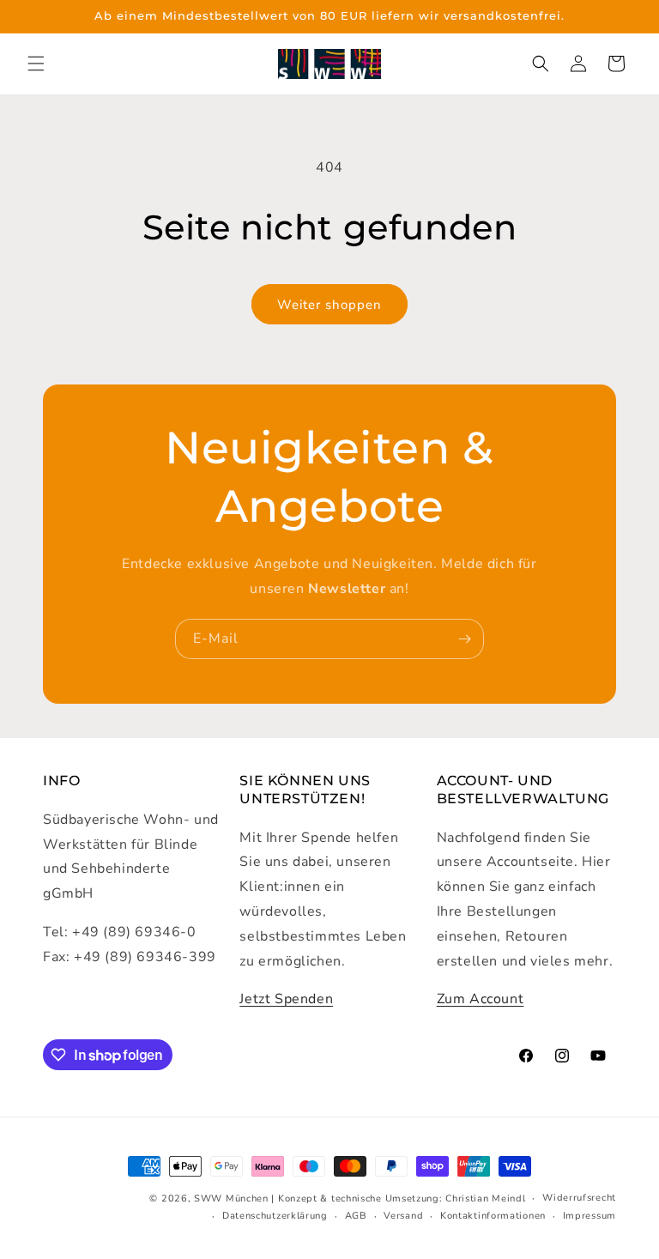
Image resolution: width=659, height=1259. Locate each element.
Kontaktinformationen (493, 1215)
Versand (403, 1215)
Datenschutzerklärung (275, 1215)
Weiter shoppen (329, 304)
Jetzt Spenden (286, 999)
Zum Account (480, 999)
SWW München (231, 1198)
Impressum (589, 1215)
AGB (356, 1215)
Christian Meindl (485, 1198)
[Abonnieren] (464, 639)
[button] (36, 63)
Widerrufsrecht (579, 1197)
